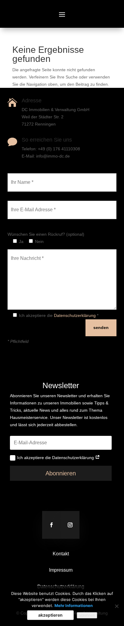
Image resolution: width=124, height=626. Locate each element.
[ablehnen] (116, 606)
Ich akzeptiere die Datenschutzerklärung (56, 457)
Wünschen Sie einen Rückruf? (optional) (46, 234)
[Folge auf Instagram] (70, 525)
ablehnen (87, 615)
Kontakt (61, 553)
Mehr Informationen (73, 605)
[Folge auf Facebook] (51, 525)
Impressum (61, 570)
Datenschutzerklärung (75, 315)
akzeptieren (50, 615)
